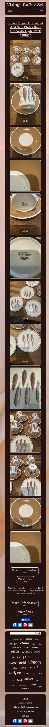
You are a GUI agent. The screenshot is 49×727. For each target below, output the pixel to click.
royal (34, 667)
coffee (15, 672)
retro (22, 639)
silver (28, 678)
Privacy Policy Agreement (25, 707)
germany (17, 647)
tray (37, 680)
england (27, 647)
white (36, 639)
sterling (12, 685)
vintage (35, 662)
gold (22, 662)
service (16, 657)
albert (40, 644)
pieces (29, 638)
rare (37, 651)
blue (15, 668)
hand (19, 680)
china (24, 643)
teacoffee (25, 689)
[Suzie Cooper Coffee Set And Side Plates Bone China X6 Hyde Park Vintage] (25, 61)
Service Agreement (25, 711)
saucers (27, 651)
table (40, 686)
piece (15, 651)
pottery (35, 647)
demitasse (22, 686)
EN (23, 715)
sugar (12, 662)
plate (13, 680)
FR (27, 715)
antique (13, 643)
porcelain (31, 656)
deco (33, 644)
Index (25, 698)
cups (33, 684)
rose (33, 674)
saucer (23, 667)
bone (26, 673)
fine (40, 673)
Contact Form (25, 703)
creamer (15, 639)
